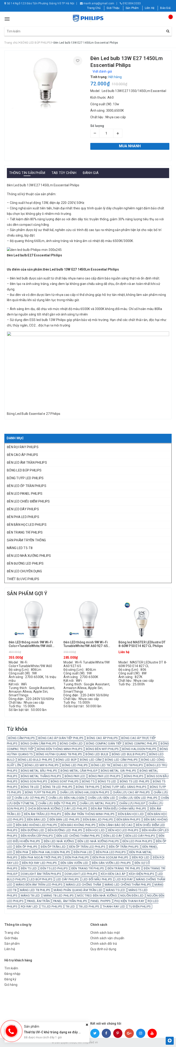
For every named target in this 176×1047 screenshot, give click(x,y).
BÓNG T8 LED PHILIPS (58, 787)
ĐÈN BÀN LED (36, 819)
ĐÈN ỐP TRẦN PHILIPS (124, 846)
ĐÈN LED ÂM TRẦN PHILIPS (27, 462)
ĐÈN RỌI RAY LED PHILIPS (39, 863)
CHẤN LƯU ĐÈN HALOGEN (66, 798)
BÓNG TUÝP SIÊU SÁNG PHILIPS (124, 787)
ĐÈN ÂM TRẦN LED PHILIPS (42, 814)
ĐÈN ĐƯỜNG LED (32, 830)
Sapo (121, 1042)
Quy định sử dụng (103, 949)
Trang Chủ (94, 8)
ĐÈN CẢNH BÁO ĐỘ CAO (115, 825)
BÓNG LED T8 (100, 765)
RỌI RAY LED (29, 906)
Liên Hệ (149, 8)
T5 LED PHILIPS (51, 906)
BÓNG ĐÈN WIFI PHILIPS (102, 749)
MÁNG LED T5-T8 (20, 548)
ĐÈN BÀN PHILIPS (128, 819)
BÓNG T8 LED (30, 787)
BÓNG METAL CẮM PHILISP (78, 770)
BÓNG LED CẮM (91, 759)
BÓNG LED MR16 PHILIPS (42, 765)
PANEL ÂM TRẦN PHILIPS (70, 901)
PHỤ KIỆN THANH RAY (129, 901)
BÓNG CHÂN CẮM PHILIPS (38, 743)
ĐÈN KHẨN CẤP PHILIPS (37, 835)
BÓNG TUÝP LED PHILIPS (25, 478)
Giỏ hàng (10, 984)
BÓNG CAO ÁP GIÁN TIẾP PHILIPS (60, 738)
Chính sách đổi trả (103, 943)
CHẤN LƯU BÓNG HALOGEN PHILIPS (84, 792)
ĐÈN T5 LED (29, 868)
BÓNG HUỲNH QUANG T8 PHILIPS (59, 754)
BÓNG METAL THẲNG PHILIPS (41, 776)
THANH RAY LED (114, 906)
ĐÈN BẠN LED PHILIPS (98, 819)
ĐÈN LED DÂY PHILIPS (23, 509)
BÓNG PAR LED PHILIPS (105, 776)
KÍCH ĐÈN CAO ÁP (113, 874)
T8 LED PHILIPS (89, 906)
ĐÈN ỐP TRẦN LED (53, 846)
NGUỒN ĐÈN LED (132, 895)
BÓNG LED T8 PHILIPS (128, 765)
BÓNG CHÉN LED (71, 743)
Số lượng (97, 126)
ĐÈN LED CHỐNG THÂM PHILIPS (78, 835)
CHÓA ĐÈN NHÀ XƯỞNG (44, 808)
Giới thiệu (11, 938)
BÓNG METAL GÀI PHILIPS (118, 770)
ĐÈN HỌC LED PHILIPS (123, 830)
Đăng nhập (12, 974)
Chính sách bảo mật (105, 932)
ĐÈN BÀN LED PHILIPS (65, 819)
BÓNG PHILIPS (133, 776)
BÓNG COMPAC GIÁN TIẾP (103, 743)
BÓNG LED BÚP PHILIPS (24, 470)
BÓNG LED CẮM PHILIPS (121, 759)
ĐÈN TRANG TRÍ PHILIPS (25, 532)
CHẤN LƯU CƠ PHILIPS (29, 798)
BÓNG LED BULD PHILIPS (35, 759)
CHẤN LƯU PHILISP (132, 803)
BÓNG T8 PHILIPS (87, 787)
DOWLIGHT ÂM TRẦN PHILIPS (41, 874)
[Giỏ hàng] (166, 21)
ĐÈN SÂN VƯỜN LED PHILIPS (111, 863)
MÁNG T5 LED (115, 890)
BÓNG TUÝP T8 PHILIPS (40, 792)
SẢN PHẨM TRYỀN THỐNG (26, 540)
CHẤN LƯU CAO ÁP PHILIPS (131, 792)
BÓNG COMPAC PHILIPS (141, 743)
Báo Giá (165, 8)
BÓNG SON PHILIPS (34, 781)
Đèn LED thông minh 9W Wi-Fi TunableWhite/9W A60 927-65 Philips (85, 644)
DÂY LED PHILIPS (75, 808)
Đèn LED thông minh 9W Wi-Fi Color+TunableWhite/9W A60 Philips (31, 644)
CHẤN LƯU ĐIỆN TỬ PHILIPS (57, 803)
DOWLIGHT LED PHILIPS (81, 874)
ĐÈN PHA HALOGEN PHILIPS (51, 852)
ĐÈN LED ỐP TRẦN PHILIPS (26, 486)
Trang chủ (11, 932)
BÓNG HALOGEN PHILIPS (139, 749)
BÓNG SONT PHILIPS (65, 781)
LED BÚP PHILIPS (40, 879)
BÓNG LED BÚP (66, 759)
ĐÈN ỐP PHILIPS (27, 846)
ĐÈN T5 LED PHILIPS (54, 868)
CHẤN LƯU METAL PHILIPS (98, 803)
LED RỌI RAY (124, 879)
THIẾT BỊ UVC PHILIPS (23, 579)
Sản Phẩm (132, 8)
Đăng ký (10, 979)
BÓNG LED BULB (96, 754)
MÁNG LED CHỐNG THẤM (83, 884)
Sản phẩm (12, 943)
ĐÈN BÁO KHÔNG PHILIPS (78, 825)
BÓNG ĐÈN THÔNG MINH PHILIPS (59, 749)
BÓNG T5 (88, 781)
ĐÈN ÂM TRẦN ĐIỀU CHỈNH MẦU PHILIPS (118, 808)
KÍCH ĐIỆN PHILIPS (141, 874)
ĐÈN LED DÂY (112, 835)
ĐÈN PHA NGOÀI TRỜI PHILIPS (41, 857)
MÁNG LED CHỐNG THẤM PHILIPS (128, 884)
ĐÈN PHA (22, 852)
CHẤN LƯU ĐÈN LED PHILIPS (138, 798)
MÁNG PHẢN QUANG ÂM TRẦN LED (78, 890)
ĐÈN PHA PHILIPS (77, 857)
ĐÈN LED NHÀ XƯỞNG (59, 841)
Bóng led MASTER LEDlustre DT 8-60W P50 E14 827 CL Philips (142, 644)
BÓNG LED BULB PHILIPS (129, 754)
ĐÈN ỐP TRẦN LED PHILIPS (87, 846)
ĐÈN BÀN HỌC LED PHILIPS (27, 524)
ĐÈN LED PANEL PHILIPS (24, 493)
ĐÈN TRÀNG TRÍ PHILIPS (123, 868)
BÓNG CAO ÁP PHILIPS (102, 738)
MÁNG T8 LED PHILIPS (59, 895)
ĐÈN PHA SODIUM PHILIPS (110, 857)
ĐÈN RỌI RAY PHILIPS (22, 447)
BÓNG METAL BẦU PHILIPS (39, 770)
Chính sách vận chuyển (107, 938)
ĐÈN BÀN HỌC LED (131, 814)
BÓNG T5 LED (107, 781)
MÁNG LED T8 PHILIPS (35, 890)
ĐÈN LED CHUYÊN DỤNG (24, 571)
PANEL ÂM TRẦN (38, 901)
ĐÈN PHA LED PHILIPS (23, 517)
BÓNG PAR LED (75, 776)
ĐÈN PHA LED (83, 852)
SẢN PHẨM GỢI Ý (27, 593)
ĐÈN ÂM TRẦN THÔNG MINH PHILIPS (90, 814)
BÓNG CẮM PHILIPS (21, 738)
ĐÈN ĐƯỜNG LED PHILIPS (25, 563)
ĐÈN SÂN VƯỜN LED (74, 863)
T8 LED (70, 906)
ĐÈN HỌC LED (95, 830)
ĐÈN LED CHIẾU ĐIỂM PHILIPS (28, 501)
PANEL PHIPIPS (101, 901)
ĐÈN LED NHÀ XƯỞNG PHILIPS (29, 556)
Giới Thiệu (113, 8)
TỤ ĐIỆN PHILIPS (140, 906)
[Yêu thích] (77, 60)
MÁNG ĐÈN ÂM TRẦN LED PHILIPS (39, 884)
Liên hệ (9, 949)
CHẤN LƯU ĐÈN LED (101, 798)
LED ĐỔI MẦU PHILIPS (97, 879)
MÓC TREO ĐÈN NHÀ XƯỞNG (97, 895)
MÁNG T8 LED (30, 895)
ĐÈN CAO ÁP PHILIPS (22, 455)
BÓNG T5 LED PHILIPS (135, 781)
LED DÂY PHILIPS (67, 879)
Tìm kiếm (11, 968)
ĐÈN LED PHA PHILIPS (137, 841)
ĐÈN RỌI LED (141, 857)
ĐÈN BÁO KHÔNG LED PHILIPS (36, 825)
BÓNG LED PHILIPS (75, 765)
